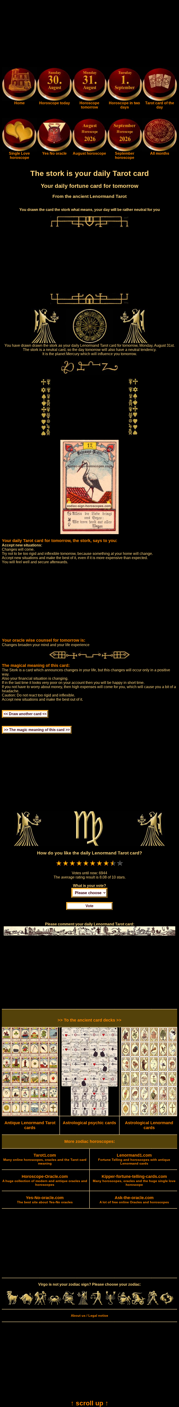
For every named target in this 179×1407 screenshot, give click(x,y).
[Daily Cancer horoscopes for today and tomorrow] (55, 1304)
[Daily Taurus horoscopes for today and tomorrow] (26, 1304)
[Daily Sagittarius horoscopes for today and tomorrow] (124, 1304)
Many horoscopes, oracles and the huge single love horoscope (134, 1180)
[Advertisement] (89, 34)
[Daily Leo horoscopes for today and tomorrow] (69, 1304)
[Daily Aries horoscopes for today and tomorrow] (12, 1304)
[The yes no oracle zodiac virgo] (54, 150)
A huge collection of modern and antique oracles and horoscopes (44, 1180)
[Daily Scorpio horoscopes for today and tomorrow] (110, 1304)
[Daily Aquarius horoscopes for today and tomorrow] (153, 1304)
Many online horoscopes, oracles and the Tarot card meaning (44, 1159)
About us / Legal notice (89, 1315)
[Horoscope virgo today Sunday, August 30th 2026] (19, 100)
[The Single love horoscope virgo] (19, 150)
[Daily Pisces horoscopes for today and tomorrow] (167, 1304)
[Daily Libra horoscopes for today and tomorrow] (96, 1304)
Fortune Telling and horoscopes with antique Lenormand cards (134, 1159)
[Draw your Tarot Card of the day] (159, 100)
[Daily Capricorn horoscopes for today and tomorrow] (138, 1304)
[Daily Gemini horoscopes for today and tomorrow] (40, 1304)
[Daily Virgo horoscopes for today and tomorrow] (83, 1304)
